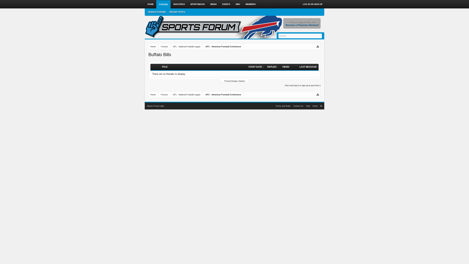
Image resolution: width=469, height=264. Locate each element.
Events (226, 4)
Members (250, 4)
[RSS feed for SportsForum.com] (321, 105)
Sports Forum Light (155, 106)
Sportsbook (197, 4)
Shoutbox (179, 4)
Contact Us (298, 106)
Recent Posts (177, 12)
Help (308, 106)
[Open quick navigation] (318, 46)
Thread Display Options (234, 81)
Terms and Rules (283, 106)
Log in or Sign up (312, 4)
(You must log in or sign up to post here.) (303, 85)
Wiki (238, 4)
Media (213, 4)
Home (150, 4)
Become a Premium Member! (301, 24)
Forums (163, 4)
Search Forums (157, 12)
